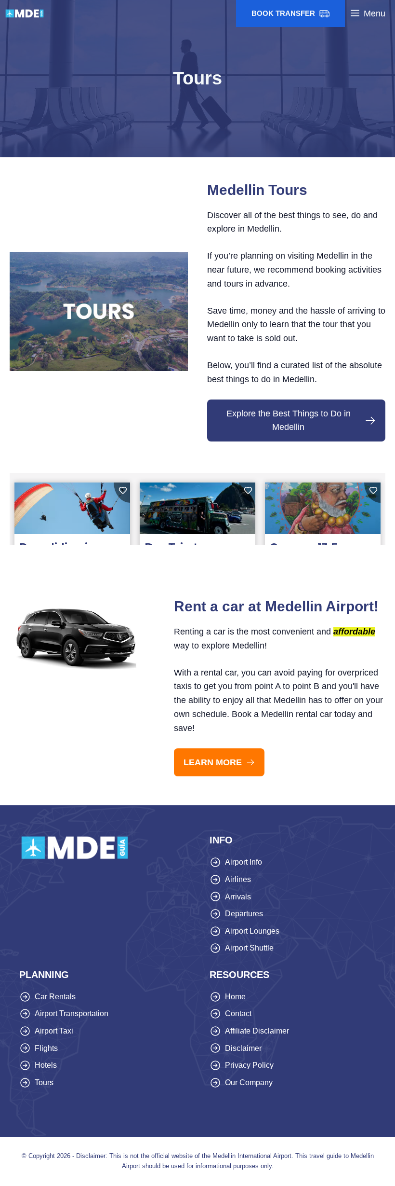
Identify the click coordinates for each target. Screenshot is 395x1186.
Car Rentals (55, 997)
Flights (46, 1048)
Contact (238, 1013)
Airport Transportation (71, 1013)
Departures (244, 914)
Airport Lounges (252, 931)
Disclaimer (243, 1048)
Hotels (46, 1065)
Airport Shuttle (249, 948)
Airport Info (243, 862)
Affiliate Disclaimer (257, 1031)
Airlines (238, 879)
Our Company (249, 1082)
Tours (44, 1082)
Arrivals (238, 897)
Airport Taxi (54, 1031)
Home (235, 997)
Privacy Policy (249, 1065)
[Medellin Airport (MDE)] (24, 13)
